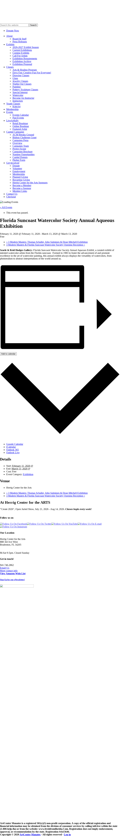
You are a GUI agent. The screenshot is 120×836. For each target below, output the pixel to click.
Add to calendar (8, 354)
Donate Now (12, 30)
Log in (67, 834)
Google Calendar (14, 444)
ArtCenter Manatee (30, 834)
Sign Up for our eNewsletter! (12, 579)
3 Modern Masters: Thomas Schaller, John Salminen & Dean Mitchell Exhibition (47, 242)
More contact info (9, 570)
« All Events (6, 207)
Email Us (4, 568)
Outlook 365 (12, 449)
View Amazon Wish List (12, 573)
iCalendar (11, 447)
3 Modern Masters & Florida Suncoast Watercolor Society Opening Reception (45, 244)
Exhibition (28, 474)
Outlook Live (13, 452)
